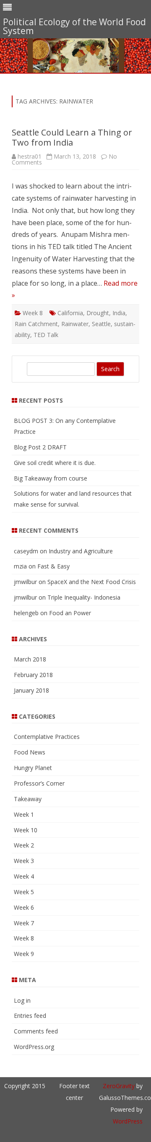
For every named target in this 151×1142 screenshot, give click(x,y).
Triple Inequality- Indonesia (83, 597)
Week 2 (24, 845)
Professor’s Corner (39, 783)
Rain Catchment (36, 324)
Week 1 (24, 814)
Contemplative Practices (47, 737)
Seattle (101, 324)
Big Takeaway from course (50, 478)
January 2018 (31, 690)
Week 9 (24, 954)
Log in (22, 1000)
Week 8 (33, 313)
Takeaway (28, 799)
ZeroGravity (119, 1086)
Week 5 (24, 892)
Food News (29, 752)
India (118, 313)
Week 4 (24, 876)
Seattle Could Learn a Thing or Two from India (72, 137)
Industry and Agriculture (81, 551)
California (70, 313)
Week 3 (24, 861)
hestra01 (30, 156)
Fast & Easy (53, 566)
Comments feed (36, 1031)
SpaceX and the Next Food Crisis (91, 582)
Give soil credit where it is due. (55, 463)
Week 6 (24, 907)
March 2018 (30, 659)
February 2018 (33, 675)
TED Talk (46, 335)
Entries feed (30, 1016)
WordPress (128, 1121)
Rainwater (75, 324)
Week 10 (25, 830)
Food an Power (70, 613)
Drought (97, 313)
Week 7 (24, 923)
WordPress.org (34, 1047)
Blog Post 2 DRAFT (40, 447)
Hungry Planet (33, 768)
